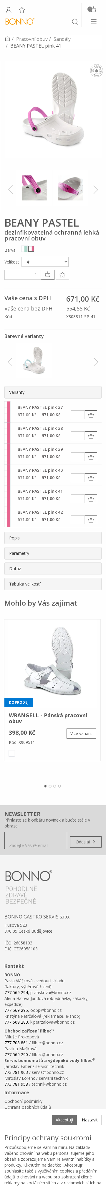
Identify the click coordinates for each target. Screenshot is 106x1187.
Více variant (81, 733)
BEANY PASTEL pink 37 (40, 407)
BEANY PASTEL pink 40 (40, 470)
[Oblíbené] (22, 9)
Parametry (19, 553)
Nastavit (90, 1120)
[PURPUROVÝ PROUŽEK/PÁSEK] (31, 249)
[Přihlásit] (8, 9)
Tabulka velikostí (25, 584)
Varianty (16, 392)
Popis (14, 538)
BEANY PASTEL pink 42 (40, 512)
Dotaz (15, 568)
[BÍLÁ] (12, 753)
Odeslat (84, 842)
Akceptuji (64, 1120)
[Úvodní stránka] (7, 39)
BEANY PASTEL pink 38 (40, 428)
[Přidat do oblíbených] (62, 275)
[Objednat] (91, 414)
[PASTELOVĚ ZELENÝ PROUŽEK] (24, 249)
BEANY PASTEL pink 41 (40, 491)
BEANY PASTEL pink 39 (40, 449)
